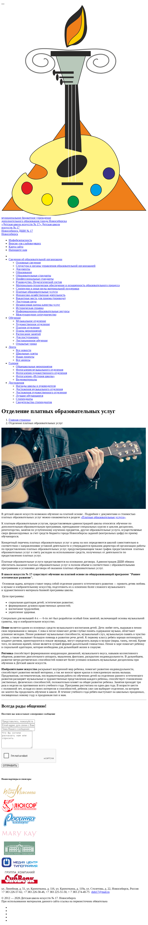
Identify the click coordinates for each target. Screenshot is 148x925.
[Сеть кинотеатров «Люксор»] (19, 811)
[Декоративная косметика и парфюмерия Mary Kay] (19, 839)
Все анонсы (23, 359)
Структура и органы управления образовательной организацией (55, 265)
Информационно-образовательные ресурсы (42, 311)
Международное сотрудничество (36, 314)
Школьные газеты (27, 353)
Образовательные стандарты (33, 275)
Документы (23, 269)
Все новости (23, 350)
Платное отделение (28, 327)
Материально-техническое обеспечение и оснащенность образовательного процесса (68, 285)
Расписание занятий (28, 334)
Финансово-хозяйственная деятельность (40, 295)
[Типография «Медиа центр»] (19, 868)
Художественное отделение (33, 324)
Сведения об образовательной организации (35, 259)
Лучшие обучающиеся (29, 395)
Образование (24, 272)
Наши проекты (25, 356)
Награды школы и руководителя (36, 385)
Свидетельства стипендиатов (34, 402)
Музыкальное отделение (31, 321)
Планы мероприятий (29, 330)
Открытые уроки (26, 343)
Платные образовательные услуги (37, 291)
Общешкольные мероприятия (34, 366)
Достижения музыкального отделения (39, 389)
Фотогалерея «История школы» (35, 376)
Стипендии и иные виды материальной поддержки (47, 288)
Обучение (15, 317)
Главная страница (20, 419)
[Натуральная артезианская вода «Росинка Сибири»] (19, 825)
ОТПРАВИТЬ (10, 765)
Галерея (13, 363)
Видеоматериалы (26, 379)
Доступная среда (26, 301)
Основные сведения (28, 262)
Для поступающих (27, 337)
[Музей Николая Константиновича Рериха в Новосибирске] (19, 854)
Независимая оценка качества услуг (38, 304)
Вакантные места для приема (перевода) (41, 298)
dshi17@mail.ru (100, 891)
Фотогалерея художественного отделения (41, 372)
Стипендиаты (24, 398)
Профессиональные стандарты (35, 278)
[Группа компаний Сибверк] (19, 882)
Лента (12, 346)
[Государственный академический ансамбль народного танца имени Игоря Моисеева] (19, 797)
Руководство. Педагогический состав (39, 282)
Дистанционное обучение (32, 340)
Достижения (16, 382)
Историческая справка (29, 308)
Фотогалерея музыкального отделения (39, 369)
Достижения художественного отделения (41, 392)
